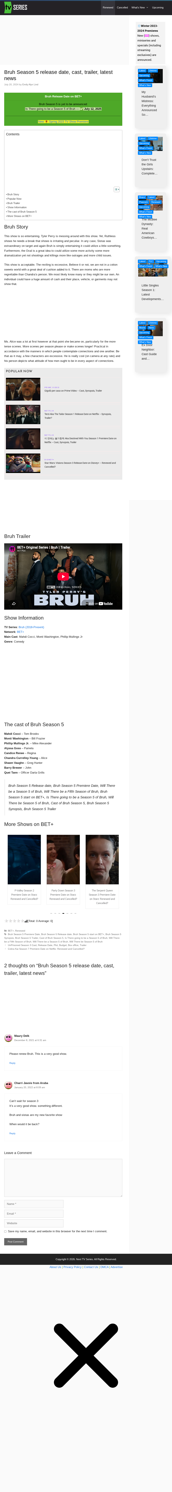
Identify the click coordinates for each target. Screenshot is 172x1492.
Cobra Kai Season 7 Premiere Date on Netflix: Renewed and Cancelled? (46, 948)
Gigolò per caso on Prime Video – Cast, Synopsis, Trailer (73, 390)
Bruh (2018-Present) (31, 627)
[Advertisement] (64, 39)
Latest (142, 70)
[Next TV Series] (16, 7)
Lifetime (153, 70)
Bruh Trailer (13, 203)
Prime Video (52, 387)
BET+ (20, 632)
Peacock (143, 202)
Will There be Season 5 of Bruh (86, 941)
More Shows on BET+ (19, 216)
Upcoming (157, 7)
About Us (55, 1267)
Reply (12, 1063)
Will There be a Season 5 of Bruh (50, 941)
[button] (51, 913)
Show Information (17, 207)
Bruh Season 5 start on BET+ (88, 934)
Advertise (117, 1267)
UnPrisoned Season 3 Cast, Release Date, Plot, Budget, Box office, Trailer (47, 945)
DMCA (104, 1267)
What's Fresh (145, 80)
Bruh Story (13, 194)
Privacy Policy (72, 1267)
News (151, 327)
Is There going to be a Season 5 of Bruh (86, 938)
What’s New (138, 7)
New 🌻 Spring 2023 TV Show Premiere (63, 121)
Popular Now (14, 198)
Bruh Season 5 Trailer (26, 938)
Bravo (142, 197)
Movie (142, 327)
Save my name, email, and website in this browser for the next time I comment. (57, 1231)
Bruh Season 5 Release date (56, 934)
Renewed (108, 7)
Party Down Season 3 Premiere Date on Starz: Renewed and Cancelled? (24, 894)
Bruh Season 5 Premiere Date (24, 934)
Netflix (49, 411)
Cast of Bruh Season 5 (51, 938)
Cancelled (122, 7)
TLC (151, 261)
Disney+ (49, 460)
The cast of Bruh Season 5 (22, 211)
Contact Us (91, 1267)
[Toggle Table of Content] (115, 189)
